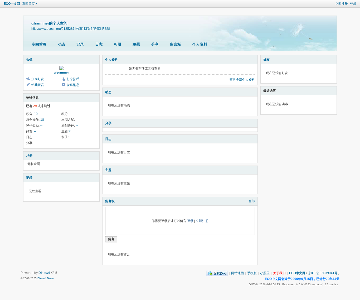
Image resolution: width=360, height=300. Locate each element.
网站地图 (237, 273)
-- (70, 114)
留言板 (175, 44)
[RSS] (105, 28)
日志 (99, 44)
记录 (80, 44)
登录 (353, 4)
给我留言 (37, 85)
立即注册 (341, 4)
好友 (266, 59)
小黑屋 (265, 273)
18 (42, 120)
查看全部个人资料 (242, 79)
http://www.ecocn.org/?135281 (53, 28)
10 (36, 114)
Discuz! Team (45, 278)
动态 (61, 44)
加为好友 (37, 79)
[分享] (97, 28)
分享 (155, 44)
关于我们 (279, 273)
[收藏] (79, 28)
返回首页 (28, 4)
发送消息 (73, 85)
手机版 (252, 273)
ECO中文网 (12, 4)
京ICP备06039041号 (323, 273)
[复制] (88, 28)
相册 (117, 44)
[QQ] (217, 273)
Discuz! (44, 273)
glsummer (61, 72)
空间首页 (39, 44)
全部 (252, 201)
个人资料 (199, 44)
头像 (29, 59)
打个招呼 (73, 79)
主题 (136, 44)
